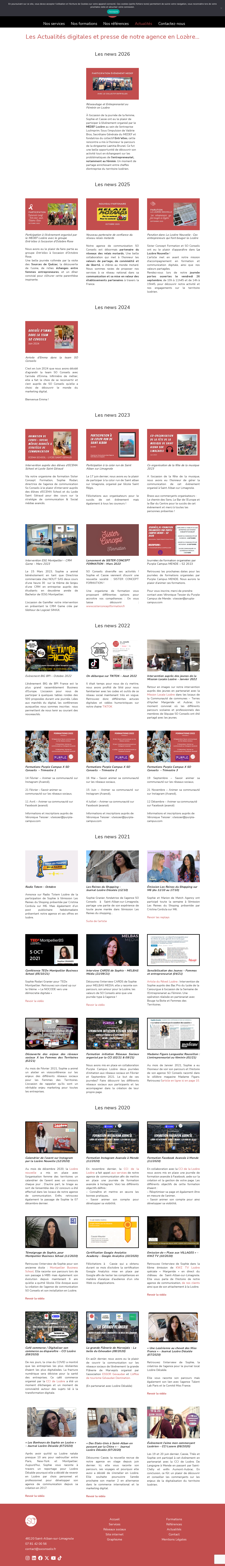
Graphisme (114, 1539)
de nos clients (191, 1283)
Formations (174, 1519)
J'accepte (113, 11)
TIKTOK (107, 706)
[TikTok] (59, 1558)
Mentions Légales (174, 1539)
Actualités (174, 1529)
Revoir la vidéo (34, 1001)
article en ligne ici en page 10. (181, 1080)
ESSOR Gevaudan (113, 1374)
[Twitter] (47, 1558)
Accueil (115, 1519)
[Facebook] (40, 1558)
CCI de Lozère (55, 1381)
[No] (221, 8)
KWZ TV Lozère (188, 1267)
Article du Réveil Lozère (162, 981)
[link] (161, 694)
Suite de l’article (96, 921)
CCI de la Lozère (189, 1169)
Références (174, 1524)
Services (114, 1524)
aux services (119, 1173)
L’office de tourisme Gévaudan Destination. (112, 1376)
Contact (174, 1534)
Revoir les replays (158, 917)
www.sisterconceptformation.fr (105, 606)
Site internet (115, 1534)
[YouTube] (53, 1558)
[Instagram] (27, 1558)
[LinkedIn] (34, 1558)
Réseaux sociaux (114, 1529)
